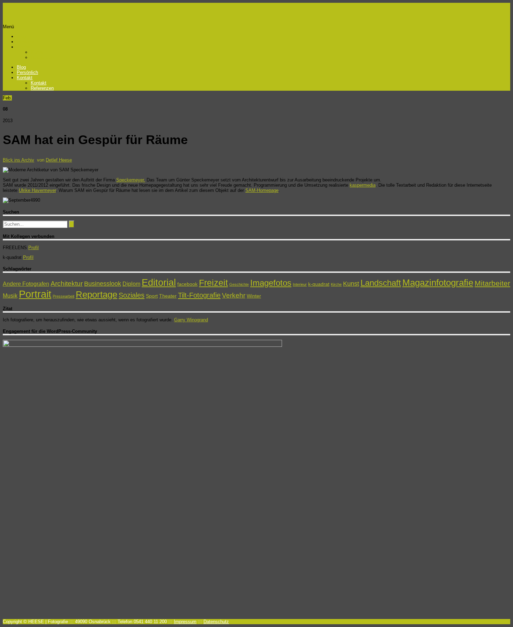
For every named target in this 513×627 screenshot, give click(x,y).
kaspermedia (363, 185)
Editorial (159, 282)
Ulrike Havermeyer (37, 190)
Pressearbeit (63, 296)
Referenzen (42, 57)
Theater (168, 296)
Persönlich (27, 41)
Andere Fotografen (26, 284)
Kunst (351, 283)
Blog (21, 36)
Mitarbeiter (492, 283)
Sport (152, 296)
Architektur (67, 283)
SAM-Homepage (261, 190)
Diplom (131, 284)
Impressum (185, 621)
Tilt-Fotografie (199, 295)
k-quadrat (318, 284)
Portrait (35, 294)
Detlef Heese (59, 160)
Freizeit (213, 283)
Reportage (96, 294)
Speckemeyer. (130, 179)
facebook (187, 284)
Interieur (300, 284)
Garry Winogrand (191, 319)
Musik (10, 296)
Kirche (336, 284)
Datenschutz (216, 621)
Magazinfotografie (437, 282)
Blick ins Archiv (18, 160)
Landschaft (380, 283)
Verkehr (233, 295)
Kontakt (24, 47)
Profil (33, 247)
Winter (254, 296)
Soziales (131, 295)
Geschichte (239, 284)
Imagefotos (270, 283)
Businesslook (102, 283)
